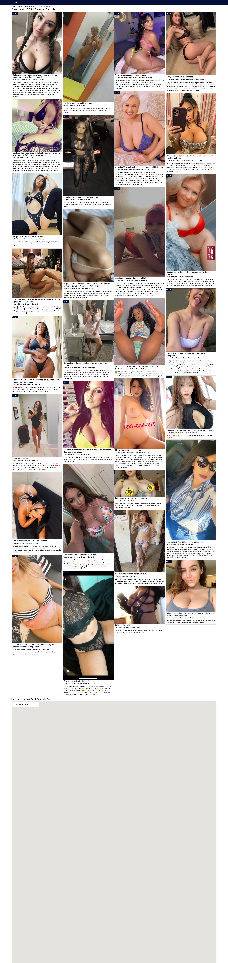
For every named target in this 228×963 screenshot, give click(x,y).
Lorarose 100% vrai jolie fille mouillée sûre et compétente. (186, 354)
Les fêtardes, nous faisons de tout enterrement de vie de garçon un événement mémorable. (36, 154)
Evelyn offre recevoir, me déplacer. (28, 236)
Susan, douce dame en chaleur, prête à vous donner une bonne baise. (189, 157)
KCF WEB (15, 2)
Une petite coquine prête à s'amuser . (80, 555)
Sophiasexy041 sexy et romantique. (131, 574)
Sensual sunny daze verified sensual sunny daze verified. (187, 273)
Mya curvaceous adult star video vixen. (30, 541)
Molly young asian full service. (128, 450)
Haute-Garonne (29, 6)
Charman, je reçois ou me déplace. (130, 75)
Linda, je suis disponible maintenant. (80, 103)
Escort (14, 6)
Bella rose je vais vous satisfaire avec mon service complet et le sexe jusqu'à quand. (35, 76)
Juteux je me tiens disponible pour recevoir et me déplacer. (85, 364)
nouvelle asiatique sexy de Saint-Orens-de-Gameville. (190, 430)
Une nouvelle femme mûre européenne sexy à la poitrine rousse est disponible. (34, 645)
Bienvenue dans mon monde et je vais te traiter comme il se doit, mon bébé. (88, 451)
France (20, 6)
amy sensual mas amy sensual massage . (184, 542)
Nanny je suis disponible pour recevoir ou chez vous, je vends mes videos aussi (37, 381)
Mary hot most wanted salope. (180, 77)
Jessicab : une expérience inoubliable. (132, 278)
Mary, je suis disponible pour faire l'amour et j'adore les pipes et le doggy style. (190, 614)
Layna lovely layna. (123, 625)
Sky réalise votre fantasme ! (76, 681)
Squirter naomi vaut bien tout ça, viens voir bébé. (137, 366)
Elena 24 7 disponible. (22, 458)
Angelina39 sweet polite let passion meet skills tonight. (139, 167)
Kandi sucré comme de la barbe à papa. (81, 197)
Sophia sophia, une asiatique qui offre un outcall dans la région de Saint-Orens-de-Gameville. (87, 285)
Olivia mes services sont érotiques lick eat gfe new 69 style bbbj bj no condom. (36, 300)
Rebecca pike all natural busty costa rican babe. (136, 498)
